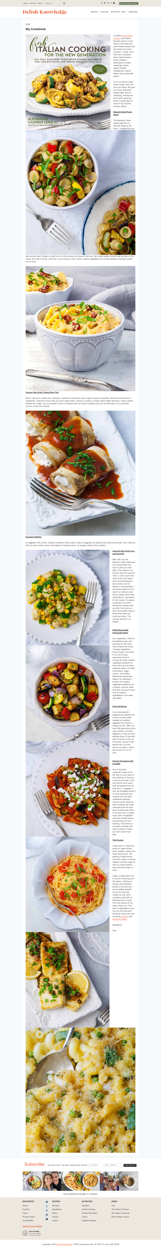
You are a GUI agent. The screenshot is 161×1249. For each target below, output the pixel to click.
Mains (54, 1213)
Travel (84, 1217)
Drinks (55, 1220)
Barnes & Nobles (119, 919)
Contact (33, 3)
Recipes (55, 1205)
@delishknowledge (77, 1194)
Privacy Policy (29, 1217)
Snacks (55, 1217)
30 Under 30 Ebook (120, 1209)
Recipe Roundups (89, 1213)
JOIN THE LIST (130, 1165)
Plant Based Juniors (128, 3)
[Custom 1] (47, 1219)
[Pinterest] (47, 1215)
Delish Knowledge (64, 1244)
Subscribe (133, 12)
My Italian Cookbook (121, 1213)
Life (113, 1205)
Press (40, 3)
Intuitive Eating (88, 1209)
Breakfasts (56, 1209)
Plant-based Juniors (120, 1217)
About (25, 3)
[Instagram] (47, 1210)
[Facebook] (47, 1202)
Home (28, 24)
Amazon (125, 916)
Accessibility (28, 1220)
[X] (47, 1206)
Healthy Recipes (89, 1220)
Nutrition (115, 12)
